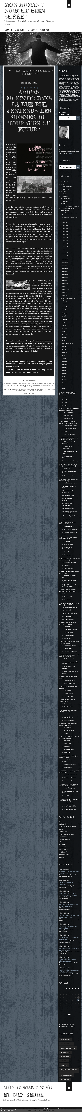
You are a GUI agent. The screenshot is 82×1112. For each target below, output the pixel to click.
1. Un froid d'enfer (67, 412)
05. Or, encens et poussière (67, 499)
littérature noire (65, 1039)
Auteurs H (65, 244)
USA (63, 389)
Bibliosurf (62, 857)
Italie (63, 355)
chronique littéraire (66, 1044)
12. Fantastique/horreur (68, 208)
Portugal (65, 370)
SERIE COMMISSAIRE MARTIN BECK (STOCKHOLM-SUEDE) (68, 465)
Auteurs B (65, 225)
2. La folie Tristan (67, 693)
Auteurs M (65, 259)
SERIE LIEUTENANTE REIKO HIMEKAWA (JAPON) (69, 711)
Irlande (8, 385)
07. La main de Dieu (68, 508)
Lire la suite (72, 153)
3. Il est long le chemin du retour (69, 533)
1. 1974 (64, 396)
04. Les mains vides (68, 495)
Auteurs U (65, 283)
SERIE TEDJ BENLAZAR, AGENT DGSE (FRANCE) (69, 771)
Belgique (65, 313)
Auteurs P (65, 268)
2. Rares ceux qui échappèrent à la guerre (69, 581)
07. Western (64, 196)
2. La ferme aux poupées (69, 629)
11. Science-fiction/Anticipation (70, 206)
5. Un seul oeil (66, 555)
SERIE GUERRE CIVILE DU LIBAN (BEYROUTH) (69, 572)
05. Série (63, 191)
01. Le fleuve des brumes (69, 483)
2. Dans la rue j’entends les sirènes (36, 383)
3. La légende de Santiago (70, 652)
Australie (65, 307)
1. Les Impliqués (67, 727)
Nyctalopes (62, 844)
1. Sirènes (65, 594)
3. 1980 (64, 402)
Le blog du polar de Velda (66, 834)
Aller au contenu (7, 2)
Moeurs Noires (63, 849)
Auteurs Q (65, 271)
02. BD (62, 184)
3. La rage (65, 733)
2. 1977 (64, 399)
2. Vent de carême (67, 707)
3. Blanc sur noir (67, 767)
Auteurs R (65, 274)
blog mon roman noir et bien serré (69, 1070)
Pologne (64, 367)
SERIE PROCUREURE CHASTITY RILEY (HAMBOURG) (69, 737)
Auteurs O (65, 265)
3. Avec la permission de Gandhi (69, 452)
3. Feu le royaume (67, 696)
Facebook (45, 30)
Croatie (64, 328)
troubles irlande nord (34, 390)
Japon (64, 358)
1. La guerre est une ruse (69, 775)
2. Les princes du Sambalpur (67, 447)
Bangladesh (65, 310)
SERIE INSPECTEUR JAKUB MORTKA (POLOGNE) (67, 623)
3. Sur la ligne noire (68, 418)
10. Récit (63, 203)
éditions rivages (65, 1052)
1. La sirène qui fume (68, 803)
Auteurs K (65, 253)
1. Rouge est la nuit (68, 714)
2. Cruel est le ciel (67, 717)
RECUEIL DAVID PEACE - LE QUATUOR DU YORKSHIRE (67, 393)
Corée (64, 325)
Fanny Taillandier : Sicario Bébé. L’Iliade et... (67, 960)
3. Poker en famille (67, 568)
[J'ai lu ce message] (80, 1109)
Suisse (64, 386)
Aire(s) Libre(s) (63, 852)
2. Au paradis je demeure (69, 529)
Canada (64, 319)
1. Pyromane (66, 626)
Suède (64, 383)
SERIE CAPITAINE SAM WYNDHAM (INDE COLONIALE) (68, 438)
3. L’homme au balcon (68, 476)
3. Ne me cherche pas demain (68, 667)
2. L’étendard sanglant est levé (70, 792)
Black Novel (62, 824)
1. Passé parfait (67, 704)
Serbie (64, 377)
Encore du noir (63, 837)
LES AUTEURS (15, 385)
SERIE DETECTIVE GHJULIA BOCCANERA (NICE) (68, 538)
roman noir (64, 1060)
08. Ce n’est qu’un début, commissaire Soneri (69, 512)
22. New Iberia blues (68, 619)
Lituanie (64, 361)
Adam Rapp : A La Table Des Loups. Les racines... (68, 905)
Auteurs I (65, 247)
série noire (64, 1065)
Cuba (63, 331)
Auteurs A (65, 222)
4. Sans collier (66, 552)
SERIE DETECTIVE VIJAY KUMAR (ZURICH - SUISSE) (69, 559)
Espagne (65, 337)
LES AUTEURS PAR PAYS (26, 385)
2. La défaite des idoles (69, 806)
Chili (63, 322)
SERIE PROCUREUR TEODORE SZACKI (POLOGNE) (68, 724)
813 (60, 821)
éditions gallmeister (66, 1075)
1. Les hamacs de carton (69, 425)
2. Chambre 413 (67, 597)
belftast (23, 390)
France (64, 340)
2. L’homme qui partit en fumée (69, 472)
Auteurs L (65, 256)
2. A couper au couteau (69, 764)
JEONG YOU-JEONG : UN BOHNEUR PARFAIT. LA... (69, 872)
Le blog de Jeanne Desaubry (67, 826)
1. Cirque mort (66, 690)
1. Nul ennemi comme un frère (69, 576)
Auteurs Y (65, 292)
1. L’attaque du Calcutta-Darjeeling (69, 442)
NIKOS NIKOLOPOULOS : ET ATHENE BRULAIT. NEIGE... (68, 894)
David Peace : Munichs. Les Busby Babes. (68, 927)
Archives (19, 30)
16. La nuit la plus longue (69, 607)
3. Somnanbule (66, 600)
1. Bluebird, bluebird (68, 526)
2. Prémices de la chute (69, 778)
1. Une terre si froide (68, 659)
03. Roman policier (18, 383)
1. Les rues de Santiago (69, 645)
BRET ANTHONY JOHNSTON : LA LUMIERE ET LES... (69, 916)
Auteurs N (65, 262)
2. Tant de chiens (67, 648)
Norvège (65, 364)
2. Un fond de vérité (68, 730)
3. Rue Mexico (66, 746)
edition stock (46, 389)
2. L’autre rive (66, 565)
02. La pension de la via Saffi (69, 487)
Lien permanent (30, 380)
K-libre (61, 829)
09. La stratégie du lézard (70, 516)
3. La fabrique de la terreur (70, 781)
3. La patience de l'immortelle (67, 548)
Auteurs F (65, 238)
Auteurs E (65, 234)
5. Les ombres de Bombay (70, 461)
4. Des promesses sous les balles (70, 672)
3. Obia (64, 431)
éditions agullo (65, 1056)
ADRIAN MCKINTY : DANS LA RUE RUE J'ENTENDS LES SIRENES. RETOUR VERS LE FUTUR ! (29, 111)
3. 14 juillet (65, 796)
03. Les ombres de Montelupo (67, 491)
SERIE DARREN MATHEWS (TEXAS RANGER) (67, 523)
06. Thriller (64, 194)
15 (78, 997)
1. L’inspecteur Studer (68, 680)
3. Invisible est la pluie (68, 720)
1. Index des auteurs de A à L (70, 213)
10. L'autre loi (66, 519)
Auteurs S (65, 277)
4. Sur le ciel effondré (68, 435)
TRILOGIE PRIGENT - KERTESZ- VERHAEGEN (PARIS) (69, 800)
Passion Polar (63, 847)
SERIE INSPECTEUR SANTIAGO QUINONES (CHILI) (69, 642)
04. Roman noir (65, 189)
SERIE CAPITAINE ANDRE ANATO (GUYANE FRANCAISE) (68, 422)
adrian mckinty (36, 389)
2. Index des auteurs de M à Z (70, 218)
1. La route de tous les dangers (69, 760)
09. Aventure (64, 201)
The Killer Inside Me (64, 839)
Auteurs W (65, 289)
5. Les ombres (66, 638)
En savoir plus (10, 1110)
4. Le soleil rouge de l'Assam (68, 457)
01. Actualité (64, 182)
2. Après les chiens (67, 544)
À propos (32, 30)
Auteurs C (65, 228)
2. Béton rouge (66, 743)
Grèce (64, 346)
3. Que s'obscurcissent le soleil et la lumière (69, 585)
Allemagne (65, 301)
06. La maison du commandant (67, 504)
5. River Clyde (66, 752)
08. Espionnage (65, 198)
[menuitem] (8, 29)
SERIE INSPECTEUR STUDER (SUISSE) (68, 677)
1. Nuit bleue (66, 740)
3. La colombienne (67, 632)
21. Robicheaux (66, 616)
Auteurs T (65, 280)
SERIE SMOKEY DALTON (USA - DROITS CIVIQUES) (69, 756)
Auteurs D (65, 231)
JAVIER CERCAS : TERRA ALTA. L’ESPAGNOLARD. (69, 949)
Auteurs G (65, 240)
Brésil (64, 316)
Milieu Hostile (63, 842)
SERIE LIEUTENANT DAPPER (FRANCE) (68, 687)
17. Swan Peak (66, 610)
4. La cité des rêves (68, 635)
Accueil (8, 30)
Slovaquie (65, 380)
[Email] (69, 4)
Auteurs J (65, 250)
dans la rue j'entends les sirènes (19, 389)
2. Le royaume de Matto (69, 683)
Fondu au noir (63, 831)
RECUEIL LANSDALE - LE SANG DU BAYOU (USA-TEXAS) (69, 409)
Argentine (65, 304)
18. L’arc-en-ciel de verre (69, 613)
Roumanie (65, 373)
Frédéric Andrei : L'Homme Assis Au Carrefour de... (69, 971)
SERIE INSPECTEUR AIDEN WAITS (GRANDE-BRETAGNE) (67, 590)
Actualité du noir (63, 854)
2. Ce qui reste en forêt (69, 428)
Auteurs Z (65, 295)
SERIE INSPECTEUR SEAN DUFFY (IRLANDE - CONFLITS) (39, 385)
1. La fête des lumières (69, 562)
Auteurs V (65, 286)
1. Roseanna (66, 468)
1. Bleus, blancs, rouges (69, 788)
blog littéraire (65, 1079)
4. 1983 (64, 405)
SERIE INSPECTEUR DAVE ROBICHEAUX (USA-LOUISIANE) (69, 604)
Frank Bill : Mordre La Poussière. (66, 883)
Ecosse (64, 334)
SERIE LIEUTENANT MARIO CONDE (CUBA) (67, 700)
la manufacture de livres (68, 1048)
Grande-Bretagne (67, 343)
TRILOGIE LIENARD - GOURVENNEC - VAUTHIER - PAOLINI (69, 785)
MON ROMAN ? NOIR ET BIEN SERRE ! (24, 10)
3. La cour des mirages (69, 809)
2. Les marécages (67, 415)
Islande (64, 352)
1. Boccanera (66, 541)
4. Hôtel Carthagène (68, 749)
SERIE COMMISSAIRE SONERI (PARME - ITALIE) (68, 480)
